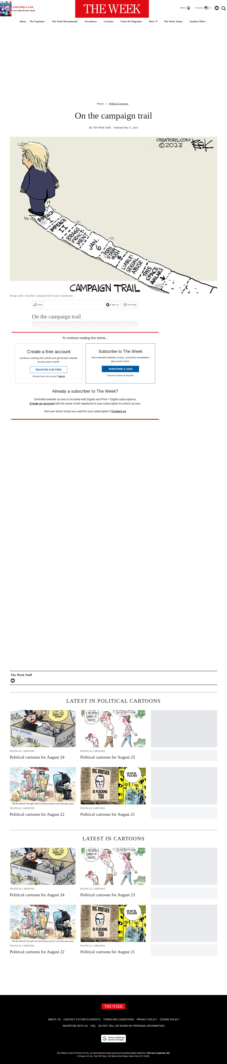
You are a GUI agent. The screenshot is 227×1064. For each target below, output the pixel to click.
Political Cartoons (118, 103)
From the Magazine (131, 21)
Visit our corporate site (158, 1053)
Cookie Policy (169, 1019)
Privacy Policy (147, 1019)
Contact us (118, 411)
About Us (54, 1019)
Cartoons (109, 21)
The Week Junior (173, 21)
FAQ (92, 1025)
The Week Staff (102, 127)
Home (100, 103)
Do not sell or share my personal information (131, 1025)
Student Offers (198, 21)
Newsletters (91, 21)
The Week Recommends (64, 21)
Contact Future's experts (81, 1019)
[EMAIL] (14, 680)
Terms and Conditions (118, 1019)
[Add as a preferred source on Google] (113, 1038)
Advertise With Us (75, 1025)
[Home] (22, 21)
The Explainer (37, 21)
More (152, 21)
